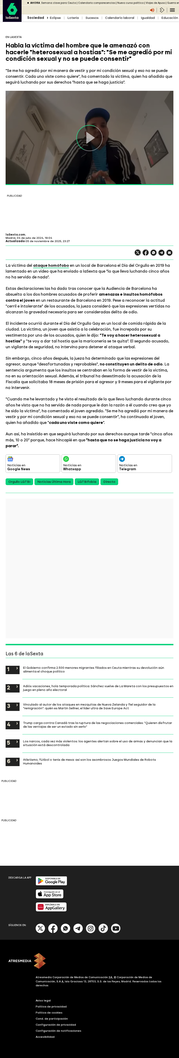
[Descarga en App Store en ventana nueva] (50, 897)
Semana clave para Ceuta (58, 2)
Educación (169, 18)
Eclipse (55, 18)
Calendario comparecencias (96, 2)
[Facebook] (53, 932)
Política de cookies (49, 1012)
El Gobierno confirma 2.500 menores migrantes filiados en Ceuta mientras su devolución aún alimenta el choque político (93, 669)
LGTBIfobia (87, 482)
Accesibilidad (45, 1036)
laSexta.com (15, 234)
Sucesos (92, 18)
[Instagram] (91, 932)
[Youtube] (116, 932)
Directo (109, 482)
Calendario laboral (119, 18)
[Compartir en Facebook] (146, 255)
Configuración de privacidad (56, 1024)
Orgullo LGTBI (19, 482)
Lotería (73, 18)
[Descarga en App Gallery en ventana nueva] (51, 911)
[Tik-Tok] (103, 932)
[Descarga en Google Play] (51, 884)
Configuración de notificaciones (58, 1030)
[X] (138, 255)
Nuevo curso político (130, 2)
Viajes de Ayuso (155, 2)
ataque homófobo (51, 265)
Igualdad (148, 18)
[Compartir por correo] (169, 255)
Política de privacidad (51, 1006)
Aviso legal (43, 1000)
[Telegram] (78, 932)
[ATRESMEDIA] (89, 961)
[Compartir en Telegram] (161, 255)
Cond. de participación (52, 1018)
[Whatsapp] (65, 932)
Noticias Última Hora (54, 482)
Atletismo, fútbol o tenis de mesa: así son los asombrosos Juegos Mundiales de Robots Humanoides (89, 761)
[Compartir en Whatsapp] (154, 255)
